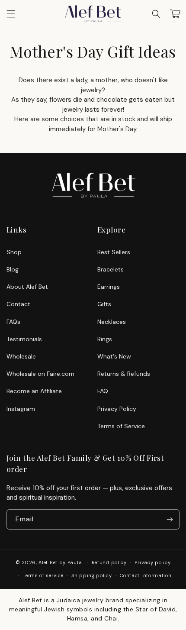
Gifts (104, 304)
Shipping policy (91, 575)
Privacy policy (152, 562)
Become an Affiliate (34, 391)
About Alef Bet (27, 287)
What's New (114, 356)
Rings (104, 339)
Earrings (108, 287)
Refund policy (109, 562)
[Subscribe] (169, 519)
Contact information (145, 575)
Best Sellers (113, 252)
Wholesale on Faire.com (40, 374)
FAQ (102, 391)
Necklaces (111, 322)
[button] (156, 13)
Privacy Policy (116, 409)
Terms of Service (121, 426)
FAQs (13, 322)
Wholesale (21, 356)
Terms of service (42, 575)
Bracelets (110, 269)
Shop (14, 252)
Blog (12, 269)
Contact (18, 304)
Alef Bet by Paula (60, 562)
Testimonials (24, 339)
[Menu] (10, 13)
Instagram (20, 409)
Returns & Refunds (123, 374)
